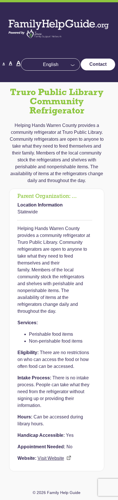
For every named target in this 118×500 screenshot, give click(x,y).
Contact (98, 64)
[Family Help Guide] (59, 43)
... (74, 196)
